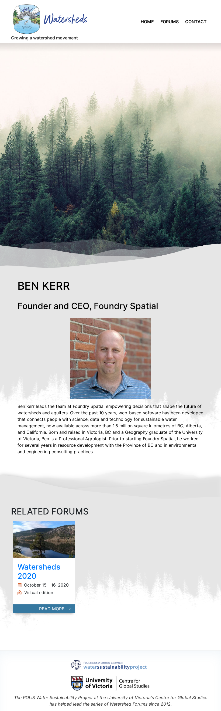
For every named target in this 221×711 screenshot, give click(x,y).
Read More (52, 608)
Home (147, 21)
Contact (196, 21)
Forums (169, 21)
